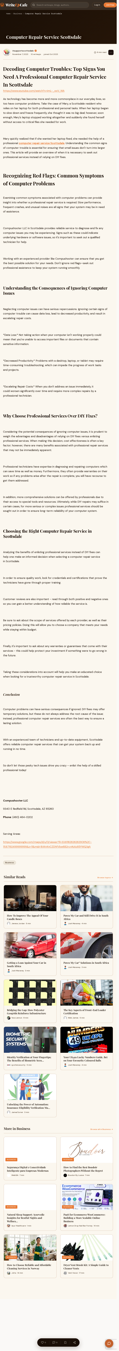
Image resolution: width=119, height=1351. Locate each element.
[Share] (74, 1342)
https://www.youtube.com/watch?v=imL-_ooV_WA (33, 90)
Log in (97, 5)
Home (8, 14)
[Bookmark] (65, 1342)
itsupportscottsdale (23, 50)
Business (17, 14)
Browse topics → (105, 877)
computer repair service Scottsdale (41, 143)
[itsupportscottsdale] (6, 52)
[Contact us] (109, 1343)
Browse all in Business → (101, 1129)
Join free (110, 5)
